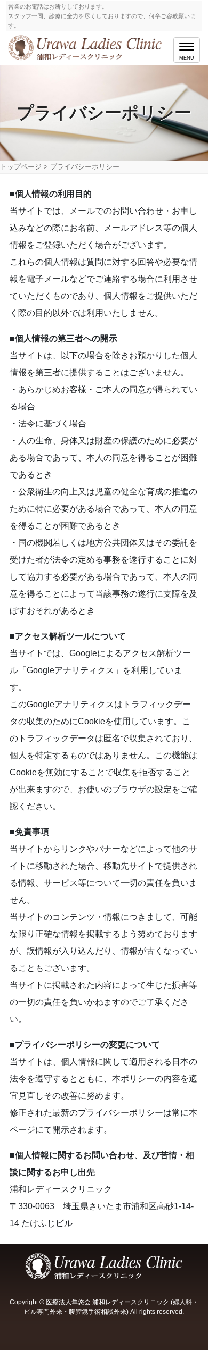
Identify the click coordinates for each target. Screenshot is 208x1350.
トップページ (21, 167)
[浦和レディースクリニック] (86, 46)
